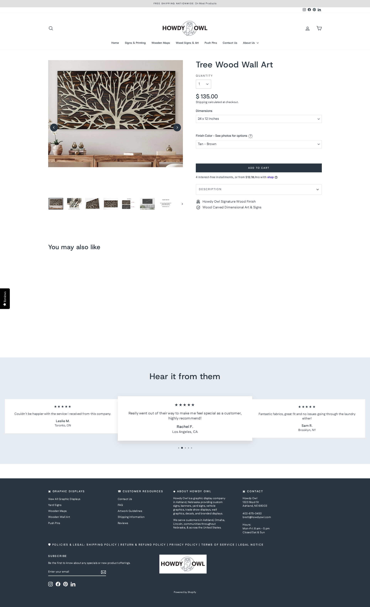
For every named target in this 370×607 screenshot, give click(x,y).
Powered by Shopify (185, 592)
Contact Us (230, 42)
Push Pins (211, 42)
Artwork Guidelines (130, 511)
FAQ (120, 505)
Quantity (204, 76)
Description (210, 189)
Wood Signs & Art (187, 42)
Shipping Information (131, 517)
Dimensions (204, 111)
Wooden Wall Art (59, 517)
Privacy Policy (183, 545)
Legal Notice (251, 545)
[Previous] (54, 127)
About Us (249, 42)
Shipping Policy (102, 545)
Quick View (81, 321)
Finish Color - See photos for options (221, 136)
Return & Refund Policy (143, 545)
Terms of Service (218, 545)
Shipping (201, 102)
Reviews (123, 523)
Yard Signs (54, 505)
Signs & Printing (135, 42)
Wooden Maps (160, 42)
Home (115, 42)
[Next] (177, 127)
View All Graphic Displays (64, 499)
